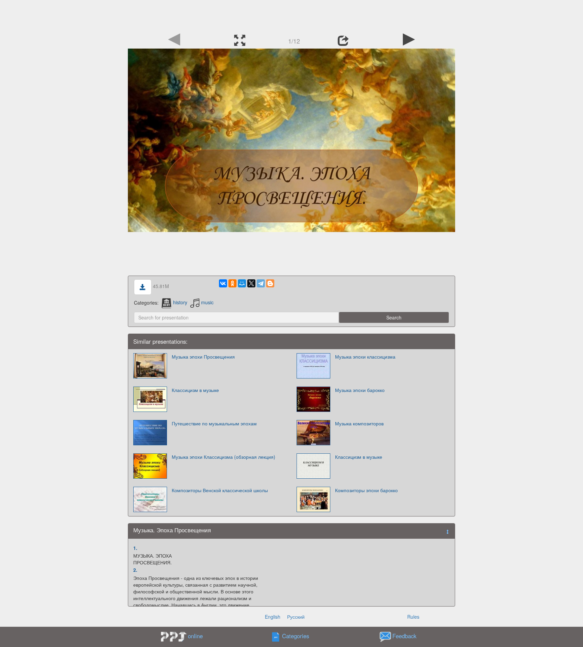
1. (135, 547)
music (207, 302)
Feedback (404, 636)
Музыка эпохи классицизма (365, 356)
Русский (296, 616)
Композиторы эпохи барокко (366, 490)
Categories (295, 636)
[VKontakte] (223, 283)
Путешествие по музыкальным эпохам (214, 423)
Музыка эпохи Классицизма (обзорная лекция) (223, 456)
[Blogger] (270, 283)
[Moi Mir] (242, 283)
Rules (413, 616)
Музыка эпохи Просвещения (203, 356)
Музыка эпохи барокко (360, 390)
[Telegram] (261, 283)
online (195, 636)
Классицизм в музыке (195, 390)
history (180, 302)
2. (135, 569)
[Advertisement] (291, 15)
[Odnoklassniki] (232, 283)
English (272, 616)
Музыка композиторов (359, 423)
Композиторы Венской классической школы (220, 490)
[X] (251, 283)
